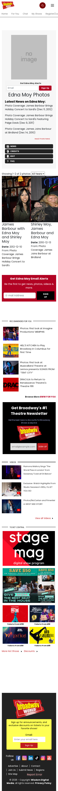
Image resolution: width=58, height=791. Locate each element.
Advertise (13, 766)
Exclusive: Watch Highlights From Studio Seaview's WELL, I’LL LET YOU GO (40, 487)
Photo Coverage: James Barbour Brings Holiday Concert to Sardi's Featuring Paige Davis (29, 119)
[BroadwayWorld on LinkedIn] (31, 758)
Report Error (34, 774)
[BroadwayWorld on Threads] (43, 758)
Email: (29, 735)
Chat (25, 13)
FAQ (12, 161)
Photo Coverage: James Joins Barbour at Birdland (41, 251)
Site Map (12, 774)
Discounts (29, 651)
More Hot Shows (11, 651)
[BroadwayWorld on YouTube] (49, 758)
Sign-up (43, 446)
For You (15, 13)
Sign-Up (29, 745)
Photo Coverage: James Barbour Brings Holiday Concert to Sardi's (29, 107)
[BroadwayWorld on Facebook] (18, 758)
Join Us (12, 770)
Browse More (40, 396)
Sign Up (45, 88)
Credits (14, 151)
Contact (35, 766)
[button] (42, 5)
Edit (12, 156)
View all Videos (43, 518)
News (13, 146)
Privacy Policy (43, 783)
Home (5, 13)
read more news (42, 138)
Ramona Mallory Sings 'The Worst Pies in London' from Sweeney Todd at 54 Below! (38, 470)
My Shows (37, 13)
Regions (40, 770)
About (24, 766)
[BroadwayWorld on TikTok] (37, 758)
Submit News (26, 770)
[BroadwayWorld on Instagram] (24, 758)
